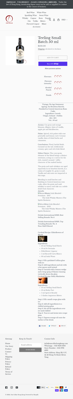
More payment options (53, 68)
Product (8, 349)
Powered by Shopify (32, 394)
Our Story (9, 346)
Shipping (41, 49)
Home (7, 343)
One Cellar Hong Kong (18, 394)
